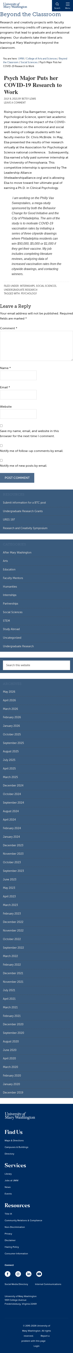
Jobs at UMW (11, 1180)
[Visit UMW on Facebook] (8, 1276)
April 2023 (9, 896)
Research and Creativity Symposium (25, 528)
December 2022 (13, 922)
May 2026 (9, 691)
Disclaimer (10, 1240)
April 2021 (9, 998)
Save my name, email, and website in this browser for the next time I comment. (29, 433)
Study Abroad (11, 629)
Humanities (10, 586)
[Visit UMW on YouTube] (39, 1276)
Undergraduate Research (20, 290)
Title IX (8, 1213)
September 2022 (13, 947)
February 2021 (12, 1016)
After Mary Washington (17, 552)
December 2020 (13, 1024)
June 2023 (9, 879)
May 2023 (9, 887)
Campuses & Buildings (16, 1147)
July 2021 (9, 990)
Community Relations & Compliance (23, 1220)
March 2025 (10, 777)
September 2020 (13, 1033)
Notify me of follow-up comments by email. (31, 451)
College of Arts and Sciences (41, 58)
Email (5, 387)
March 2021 (10, 1007)
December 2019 (13, 1092)
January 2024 (11, 836)
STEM (6, 620)
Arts (5, 561)
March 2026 (10, 708)
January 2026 (11, 725)
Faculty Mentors (13, 578)
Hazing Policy (12, 1247)
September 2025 (13, 743)
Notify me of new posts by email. (23, 466)
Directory (9, 1153)
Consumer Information (16, 1253)
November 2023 (13, 853)
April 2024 (9, 819)
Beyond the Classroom (30, 14)
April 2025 (9, 768)
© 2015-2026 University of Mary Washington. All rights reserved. (36, 1330)
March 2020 (10, 1067)
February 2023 (12, 913)
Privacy (8, 1233)
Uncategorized (12, 637)
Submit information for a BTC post (24, 502)
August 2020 (11, 1041)
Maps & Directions (14, 1140)
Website (6, 406)
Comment (8, 328)
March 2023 (10, 905)
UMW (21, 58)
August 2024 (11, 811)
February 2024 (12, 828)
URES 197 (9, 519)
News (8, 1187)
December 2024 (13, 785)
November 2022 (13, 930)
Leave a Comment (15, 102)
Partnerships (10, 603)
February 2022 (12, 964)
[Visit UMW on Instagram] (18, 1276)
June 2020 (10, 1050)
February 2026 (12, 717)
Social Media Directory (16, 1284)
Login (37, 1346)
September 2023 (13, 871)
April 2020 (9, 1058)
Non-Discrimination (15, 1227)
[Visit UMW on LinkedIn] (29, 1276)
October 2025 (12, 734)
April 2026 (9, 700)
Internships (27, 286)
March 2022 (10, 956)
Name (5, 368)
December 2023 (13, 845)
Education (9, 569)
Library (8, 1173)
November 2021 (13, 981)
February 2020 (12, 1075)
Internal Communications (48, 1284)
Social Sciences (46, 286)
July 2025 (9, 760)
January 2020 (11, 1084)
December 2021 (13, 973)
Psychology (29, 293)
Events (8, 1193)
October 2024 (12, 794)
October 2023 (12, 862)
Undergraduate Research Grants (23, 511)
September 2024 (13, 802)
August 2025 (11, 751)
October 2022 (12, 939)
